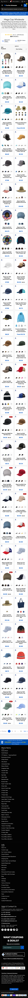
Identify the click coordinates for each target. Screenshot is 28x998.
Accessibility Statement (7, 892)
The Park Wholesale (9, 992)
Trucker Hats (4, 772)
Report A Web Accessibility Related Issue (13, 958)
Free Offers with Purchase (8, 874)
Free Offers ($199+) (6, 834)
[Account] (22, 5)
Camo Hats (4, 777)
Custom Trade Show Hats (7, 828)
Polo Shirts (4, 819)
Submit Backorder (6, 863)
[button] (14, 989)
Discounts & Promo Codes (8, 872)
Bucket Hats (4, 781)
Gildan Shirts (4, 821)
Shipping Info (4, 858)
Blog (2, 876)
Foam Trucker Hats (6, 783)
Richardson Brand (5, 757)
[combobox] (14, 9)
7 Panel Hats (4, 794)
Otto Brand (4, 761)
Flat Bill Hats (4, 770)
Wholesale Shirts (5, 817)
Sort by (17, 46)
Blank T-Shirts (5, 814)
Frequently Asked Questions (8, 856)
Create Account (5, 896)
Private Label (4, 832)
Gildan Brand (4, 759)
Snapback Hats (5, 768)
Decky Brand (4, 750)
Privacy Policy (5, 885)
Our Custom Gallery (6, 852)
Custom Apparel (5, 830)
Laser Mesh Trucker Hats (7, 799)
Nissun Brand (4, 766)
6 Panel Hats (4, 792)
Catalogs (3, 878)
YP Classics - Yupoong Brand (8, 755)
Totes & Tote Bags (6, 825)
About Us (3, 847)
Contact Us (4, 898)
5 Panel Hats (4, 790)
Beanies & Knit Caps (6, 797)
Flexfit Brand (4, 753)
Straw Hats (4, 786)
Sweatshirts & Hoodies (7, 823)
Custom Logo (4, 850)
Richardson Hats (5, 808)
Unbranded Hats (5, 764)
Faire (2, 894)
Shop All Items (5, 854)
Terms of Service (5, 883)
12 (21, 731)
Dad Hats (3, 775)
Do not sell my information (8, 889)
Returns (3, 869)
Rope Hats (4, 803)
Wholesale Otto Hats (6, 812)
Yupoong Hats (5, 806)
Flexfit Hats (4, 810)
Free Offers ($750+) (6, 836)
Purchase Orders (5, 887)
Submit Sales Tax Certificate (8, 861)
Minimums (4, 865)
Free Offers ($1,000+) (6, 839)
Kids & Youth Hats (6, 788)
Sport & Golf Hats (5, 801)
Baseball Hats (4, 779)
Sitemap (3, 880)
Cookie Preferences (6, 900)
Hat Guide (3, 867)
